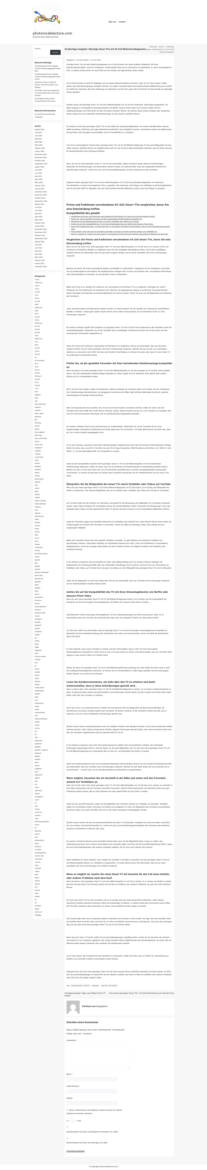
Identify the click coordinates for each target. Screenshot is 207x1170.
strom (37, 825)
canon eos (39, 445)
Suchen (37, 48)
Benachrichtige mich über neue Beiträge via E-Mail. (87, 1143)
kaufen (37, 628)
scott (37, 800)
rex (36, 784)
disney (37, 476)
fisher (37, 529)
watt (36, 874)
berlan (37, 429)
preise (37, 765)
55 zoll (37, 379)
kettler (37, 635)
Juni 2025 (38, 173)
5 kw (36, 367)
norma (37, 728)
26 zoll (37, 326)
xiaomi (37, 896)
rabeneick (38, 775)
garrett (37, 560)
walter (37, 871)
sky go (37, 809)
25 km (37, 320)
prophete (38, 769)
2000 (36, 304)
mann (37, 678)
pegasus (38, 753)
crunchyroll (39, 457)
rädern (37, 778)
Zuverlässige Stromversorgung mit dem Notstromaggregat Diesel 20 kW (48, 76)
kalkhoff (38, 625)
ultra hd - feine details (109, 985)
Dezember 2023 (41, 229)
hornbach (38, 619)
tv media (38, 850)
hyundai (38, 622)
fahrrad (37, 513)
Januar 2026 (39, 151)
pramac (37, 759)
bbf (36, 420)
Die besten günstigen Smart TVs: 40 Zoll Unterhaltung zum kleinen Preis (141, 993)
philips (37, 756)
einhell (37, 497)
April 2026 (38, 142)
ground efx (39, 578)
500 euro (38, 376)
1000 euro (38, 283)
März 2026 (39, 145)
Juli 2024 (38, 207)
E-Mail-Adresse (73, 1086)
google (37, 566)
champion (38, 448)
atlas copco (39, 413)
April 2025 (38, 179)
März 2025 (39, 182)
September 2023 (41, 238)
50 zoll (37, 373)
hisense (38, 610)
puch (36, 772)
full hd (37, 550)
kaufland (38, 631)
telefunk (38, 831)
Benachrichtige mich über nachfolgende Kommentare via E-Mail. (92, 1132)
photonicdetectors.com (52, 33)
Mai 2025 (38, 176)
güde (36, 585)
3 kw (36, 335)
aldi (36, 401)
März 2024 (39, 220)
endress (38, 507)
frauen (37, 544)
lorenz (37, 669)
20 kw (37, 298)
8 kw (36, 392)
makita (37, 672)
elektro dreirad (40, 501)
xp (36, 899)
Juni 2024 (38, 210)
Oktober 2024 (40, 198)
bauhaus (38, 416)
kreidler (37, 659)
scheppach (39, 797)
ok (36, 734)
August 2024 (39, 204)
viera (36, 865)
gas (36, 563)
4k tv (36, 364)
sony (36, 818)
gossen (37, 569)
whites (37, 884)
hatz (36, 591)
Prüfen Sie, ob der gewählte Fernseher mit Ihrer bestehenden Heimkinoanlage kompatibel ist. (106, 219)
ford (36, 541)
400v (36, 345)
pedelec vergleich (41, 750)
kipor (37, 644)
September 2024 (41, 201)
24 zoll (37, 317)
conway (38, 454)
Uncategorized (40, 853)
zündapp (38, 915)
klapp (37, 647)
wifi (36, 887)
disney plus (39, 479)
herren (37, 603)
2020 (36, 311)
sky (36, 806)
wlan (36, 893)
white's (37, 881)
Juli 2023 (38, 245)
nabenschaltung (41, 719)
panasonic (39, 740)
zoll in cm (38, 912)
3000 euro (38, 339)
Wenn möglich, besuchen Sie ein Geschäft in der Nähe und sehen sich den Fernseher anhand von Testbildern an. (114, 231)
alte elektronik (40, 404)
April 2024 (38, 217)
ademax (38, 395)
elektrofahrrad (40, 504)
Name (69, 1074)
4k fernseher (40, 360)
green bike (39, 575)
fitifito (37, 532)
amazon (38, 407)
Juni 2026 (38, 136)
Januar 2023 (39, 263)
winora (37, 890)
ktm (36, 663)
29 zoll (37, 332)
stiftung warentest (42, 821)
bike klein (38, 435)
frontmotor (39, 547)
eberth (37, 494)
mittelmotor (39, 703)
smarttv (86, 60)
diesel (37, 473)
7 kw (36, 388)
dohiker (37, 482)
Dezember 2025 (41, 154)
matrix (37, 684)
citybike (38, 451)
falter (37, 519)
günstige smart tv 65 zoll (80, 985)
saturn (37, 793)
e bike (37, 488)
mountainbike (40, 712)
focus (37, 538)
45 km (37, 351)
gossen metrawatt (42, 572)
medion (37, 694)
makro (37, 675)
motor (37, 709)
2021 (36, 314)
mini (36, 700)
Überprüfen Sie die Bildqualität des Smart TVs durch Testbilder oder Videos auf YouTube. (105, 221)
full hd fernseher (41, 554)
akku (36, 398)
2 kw (36, 295)
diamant (38, 469)
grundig (37, 582)
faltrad (37, 522)
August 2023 (39, 242)
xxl (36, 903)
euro (36, 510)
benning (38, 423)
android (37, 410)
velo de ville (39, 856)
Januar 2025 (39, 189)
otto (36, 737)
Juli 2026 (38, 132)
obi (36, 731)
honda (37, 616)
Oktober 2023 (40, 235)
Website (69, 1098)
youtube (38, 906)
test (36, 837)
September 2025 (41, 164)
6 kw (36, 382)
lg (35, 666)
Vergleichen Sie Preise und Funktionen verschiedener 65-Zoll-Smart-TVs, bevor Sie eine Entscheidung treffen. (113, 216)
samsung (38, 790)
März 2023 (39, 257)
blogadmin (70, 60)
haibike (37, 588)
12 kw (37, 286)
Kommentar (71, 1040)
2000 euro (38, 307)
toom (37, 843)
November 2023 (41, 232)
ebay (36, 491)
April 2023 (38, 254)
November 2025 (41, 157)
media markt (39, 688)
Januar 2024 (39, 226)
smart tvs (38, 812)
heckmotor (39, 597)
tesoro (37, 834)
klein (36, 653)
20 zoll (37, 301)
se (36, 803)
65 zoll (79, 60)
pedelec (38, 747)
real (36, 781)
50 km (37, 370)
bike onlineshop (41, 438)
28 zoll (37, 329)
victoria (37, 862)
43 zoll (37, 348)
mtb (36, 716)
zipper (37, 909)
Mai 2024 (38, 213)
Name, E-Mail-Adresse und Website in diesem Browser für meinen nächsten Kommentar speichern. (94, 1111)
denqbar (38, 466)
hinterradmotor (40, 607)
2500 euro (38, 323)
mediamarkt (39, 691)
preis (37, 762)
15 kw (37, 289)
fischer (37, 526)
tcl (36, 828)
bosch (37, 441)
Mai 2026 (38, 139)
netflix (37, 722)
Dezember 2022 (41, 266)
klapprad (38, 650)
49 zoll (37, 354)
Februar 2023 (40, 260)
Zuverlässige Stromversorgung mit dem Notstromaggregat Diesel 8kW (48, 68)
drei (36, 485)
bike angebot (40, 432)
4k (36, 357)
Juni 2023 (38, 248)
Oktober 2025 (40, 161)
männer (37, 681)
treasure (38, 846)
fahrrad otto (39, 516)
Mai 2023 (38, 251)
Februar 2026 (40, 148)
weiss (37, 878)
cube (36, 460)
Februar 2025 (40, 185)
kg (36, 638)
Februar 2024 (40, 223)
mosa (37, 706)
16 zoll (37, 292)
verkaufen (38, 859)
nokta (37, 725)
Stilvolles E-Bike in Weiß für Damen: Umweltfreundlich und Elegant (46, 84)
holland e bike (40, 613)
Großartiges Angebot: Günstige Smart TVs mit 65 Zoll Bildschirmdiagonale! (105, 49)
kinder (37, 641)
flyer (36, 535)
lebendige (95, 985)
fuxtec (37, 557)
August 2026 (39, 129)
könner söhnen (40, 656)
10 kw (37, 279)
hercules (38, 600)
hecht (37, 594)
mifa (36, 697)
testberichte (39, 840)
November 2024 (41, 195)
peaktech (38, 744)
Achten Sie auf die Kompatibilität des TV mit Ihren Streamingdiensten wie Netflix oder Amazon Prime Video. (112, 224)
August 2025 (39, 167)
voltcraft (38, 868)
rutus (37, 787)
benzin (37, 426)
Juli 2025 (38, 170)
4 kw (36, 342)
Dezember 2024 (41, 192)
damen (37, 463)
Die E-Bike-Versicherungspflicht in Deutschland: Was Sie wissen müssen (47, 93)
